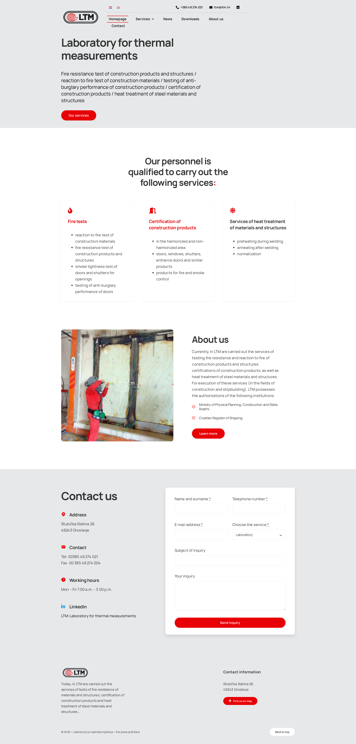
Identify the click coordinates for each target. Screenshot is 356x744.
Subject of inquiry (190, 550)
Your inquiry (185, 576)
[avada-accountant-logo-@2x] (80, 12)
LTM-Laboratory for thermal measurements (98, 615)
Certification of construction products (172, 224)
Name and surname (193, 498)
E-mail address (189, 524)
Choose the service (250, 524)
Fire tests (77, 221)
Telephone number (250, 498)
